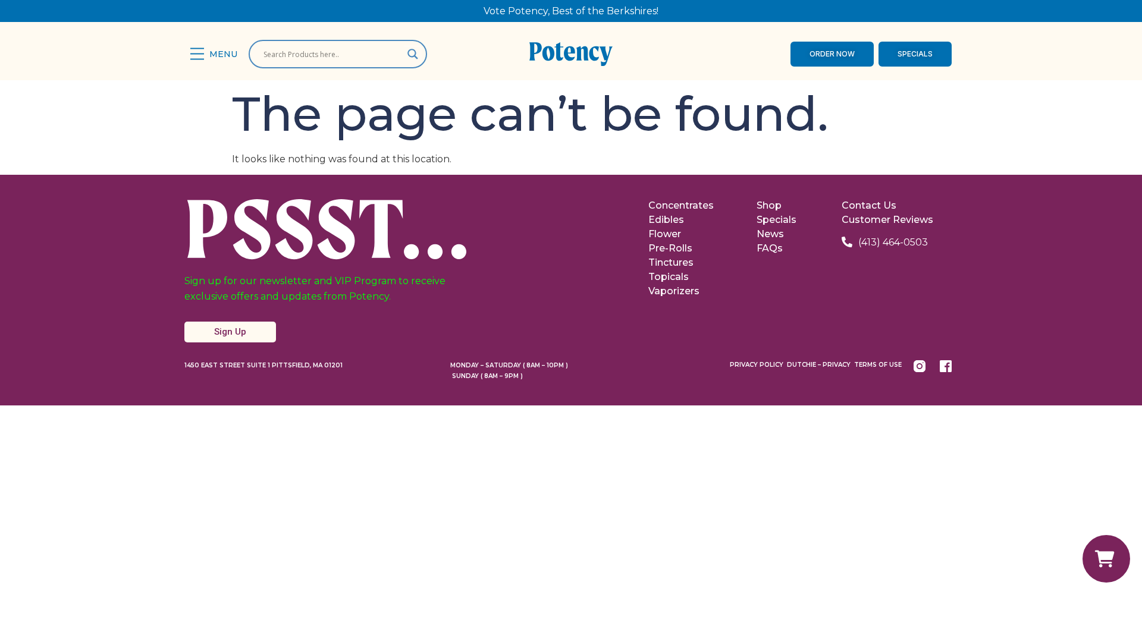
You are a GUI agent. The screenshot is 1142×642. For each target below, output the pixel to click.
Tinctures (671, 262)
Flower (664, 234)
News (770, 234)
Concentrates (681, 205)
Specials (776, 219)
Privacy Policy (756, 365)
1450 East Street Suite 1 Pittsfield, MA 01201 (263, 365)
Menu (223, 54)
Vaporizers (673, 291)
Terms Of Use (878, 365)
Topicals (668, 276)
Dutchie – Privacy (819, 365)
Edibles (666, 219)
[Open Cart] (1106, 559)
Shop (769, 205)
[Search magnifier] (412, 54)
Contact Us (869, 205)
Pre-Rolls (670, 248)
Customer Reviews (887, 219)
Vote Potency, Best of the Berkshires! (571, 11)
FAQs (770, 248)
